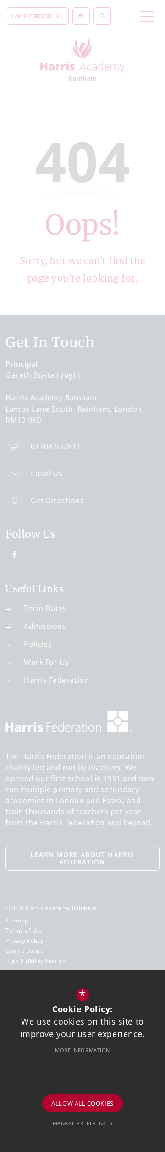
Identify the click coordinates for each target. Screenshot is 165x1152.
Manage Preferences (83, 1123)
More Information (82, 1050)
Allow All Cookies (82, 1103)
